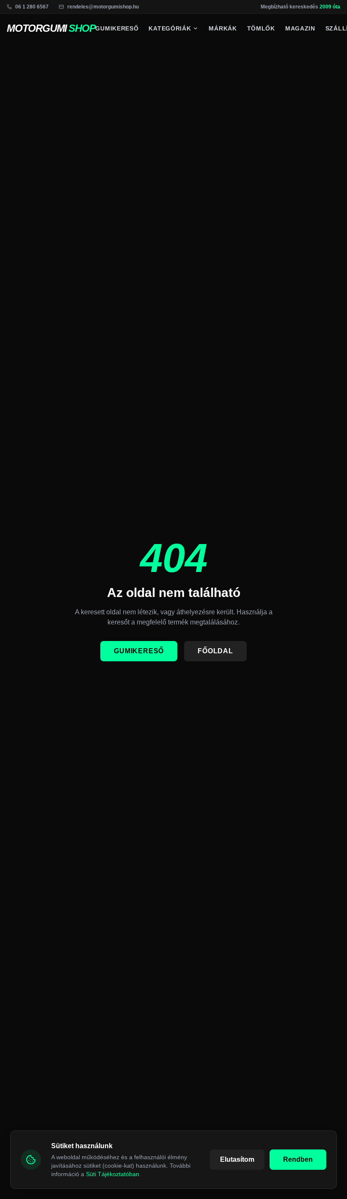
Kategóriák (170, 28)
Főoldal (215, 651)
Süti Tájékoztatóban (112, 1174)
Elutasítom (237, 1159)
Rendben (298, 1159)
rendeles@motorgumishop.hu (103, 7)
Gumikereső (116, 28)
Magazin (300, 28)
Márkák (223, 28)
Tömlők (261, 28)
